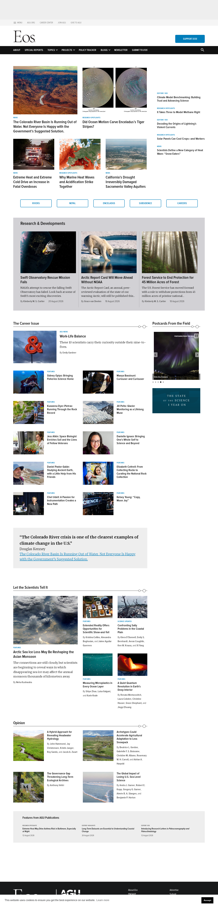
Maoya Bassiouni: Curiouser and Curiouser (130, 377)
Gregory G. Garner (132, 789)
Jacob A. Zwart (70, 752)
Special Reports (34, 50)
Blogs (104, 50)
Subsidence (145, 203)
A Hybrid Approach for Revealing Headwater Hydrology (59, 735)
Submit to (139, 50)
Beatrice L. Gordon (129, 747)
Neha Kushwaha (24, 682)
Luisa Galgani (104, 691)
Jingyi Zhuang (124, 707)
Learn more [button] (102, 900)
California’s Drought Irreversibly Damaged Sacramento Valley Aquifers (126, 182)
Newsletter (121, 50)
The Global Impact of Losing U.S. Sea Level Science (129, 777)
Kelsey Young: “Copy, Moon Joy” (128, 498)
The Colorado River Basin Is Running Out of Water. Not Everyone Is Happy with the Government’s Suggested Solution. (45, 127)
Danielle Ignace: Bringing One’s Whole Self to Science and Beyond (131, 440)
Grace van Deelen (92, 301)
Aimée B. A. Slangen (127, 793)
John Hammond (58, 743)
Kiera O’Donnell (128, 637)
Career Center (46, 22)
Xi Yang (140, 645)
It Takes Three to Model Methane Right (178, 112)
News (15, 118)
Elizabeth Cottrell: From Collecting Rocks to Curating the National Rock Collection (132, 472)
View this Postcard (161, 377)
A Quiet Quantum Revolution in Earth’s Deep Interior (129, 686)
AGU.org (31, 22)
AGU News (64, 332)
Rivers (36, 203)
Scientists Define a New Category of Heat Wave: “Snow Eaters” (180, 151)
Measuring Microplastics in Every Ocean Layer (97, 684)
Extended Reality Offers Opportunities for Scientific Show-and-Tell (96, 629)
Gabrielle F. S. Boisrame (128, 751)
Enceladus (109, 203)
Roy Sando (52, 752)
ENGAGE (132, 894)
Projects (67, 50)
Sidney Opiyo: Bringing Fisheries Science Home (60, 377)
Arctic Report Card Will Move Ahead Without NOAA (107, 280)
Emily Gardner (69, 352)
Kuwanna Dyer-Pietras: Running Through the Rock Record (62, 409)
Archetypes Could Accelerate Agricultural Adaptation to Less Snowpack (129, 737)
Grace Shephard (134, 703)
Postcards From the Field (171, 323)
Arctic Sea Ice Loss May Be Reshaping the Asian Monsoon (43, 654)
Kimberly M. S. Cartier (34, 301)
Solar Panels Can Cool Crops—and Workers (181, 138)
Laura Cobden (124, 698)
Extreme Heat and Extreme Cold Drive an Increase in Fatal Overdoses (32, 182)
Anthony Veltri (57, 785)
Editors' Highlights (88, 826)
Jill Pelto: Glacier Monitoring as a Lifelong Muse (130, 409)
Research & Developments (42, 223)
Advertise (174, 890)
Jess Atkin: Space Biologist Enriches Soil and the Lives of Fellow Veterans (62, 440)
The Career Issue (26, 323)
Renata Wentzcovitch (130, 694)
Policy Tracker (87, 50)
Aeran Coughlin (136, 641)
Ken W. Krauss (125, 645)
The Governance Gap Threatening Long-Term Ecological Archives (60, 777)
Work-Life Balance (73, 336)
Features (51, 372)
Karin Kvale (92, 695)
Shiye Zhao (91, 691)
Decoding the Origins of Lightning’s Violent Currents (176, 125)
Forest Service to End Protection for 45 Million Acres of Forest (168, 280)
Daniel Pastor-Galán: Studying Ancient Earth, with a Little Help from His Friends (61, 472)
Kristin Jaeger (67, 748)
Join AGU (62, 22)
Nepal (72, 203)
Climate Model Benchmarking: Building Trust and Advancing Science (178, 99)
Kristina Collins (93, 637)
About (16, 50)
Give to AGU (76, 22)
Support (190, 38)
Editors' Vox (162, 93)
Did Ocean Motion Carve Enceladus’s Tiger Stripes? (113, 124)
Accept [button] (207, 900)
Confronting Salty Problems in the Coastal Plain (131, 629)
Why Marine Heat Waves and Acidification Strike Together (76, 182)
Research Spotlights (91, 118)
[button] (155, 354)
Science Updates (125, 621)
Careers (182, 203)
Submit (173, 894)
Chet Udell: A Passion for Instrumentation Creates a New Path (61, 500)
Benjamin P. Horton (126, 797)
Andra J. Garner (127, 785)
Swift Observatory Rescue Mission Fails (45, 280)
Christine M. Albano (126, 755)
